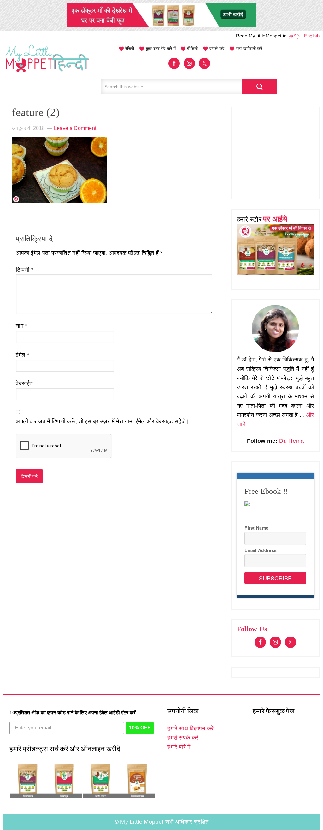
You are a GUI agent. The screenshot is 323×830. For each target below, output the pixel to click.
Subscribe (275, 578)
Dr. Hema (291, 441)
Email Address (260, 550)
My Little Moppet (47, 64)
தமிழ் (294, 35)
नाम (21, 326)
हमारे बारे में (178, 747)
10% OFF (139, 727)
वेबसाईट (24, 383)
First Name (256, 528)
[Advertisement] (280, 151)
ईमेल (22, 355)
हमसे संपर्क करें (182, 738)
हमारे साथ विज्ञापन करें (190, 728)
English (312, 35)
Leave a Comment (75, 128)
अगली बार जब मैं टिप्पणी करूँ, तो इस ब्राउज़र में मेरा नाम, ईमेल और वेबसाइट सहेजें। (102, 421)
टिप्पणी (24, 270)
